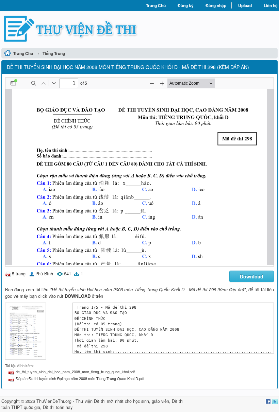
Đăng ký (186, 5)
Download (251, 276)
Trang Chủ (156, 5)
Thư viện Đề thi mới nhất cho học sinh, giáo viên (122, 401)
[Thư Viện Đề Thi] (70, 29)
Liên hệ (271, 5)
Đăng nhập (216, 5)
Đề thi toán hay (57, 407)
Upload (245, 5)
